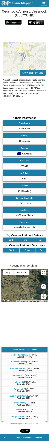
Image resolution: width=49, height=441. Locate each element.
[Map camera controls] (43, 286)
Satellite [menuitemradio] (21, 272)
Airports (28, 424)
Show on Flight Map (32, 72)
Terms (45, 301)
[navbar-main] (44, 3)
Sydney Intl (19, 389)
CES (43, 85)
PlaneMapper (16, 424)
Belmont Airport (18, 362)
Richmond (18, 382)
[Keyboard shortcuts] (18, 301)
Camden (18, 410)
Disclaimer (29, 438)
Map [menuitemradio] (8, 272)
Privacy (40, 438)
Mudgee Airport (18, 416)
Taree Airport (19, 403)
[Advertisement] (24, 33)
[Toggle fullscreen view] (43, 272)
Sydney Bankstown (18, 396)
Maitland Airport (18, 355)
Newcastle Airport (18, 368)
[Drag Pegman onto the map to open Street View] (43, 296)
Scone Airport (18, 375)
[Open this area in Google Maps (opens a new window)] (6, 300)
